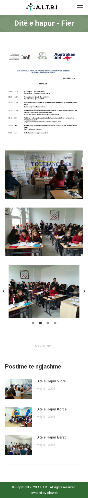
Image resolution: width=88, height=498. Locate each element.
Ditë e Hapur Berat (51, 437)
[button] (3, 291)
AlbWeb (52, 493)
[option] (44, 291)
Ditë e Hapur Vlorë (51, 381)
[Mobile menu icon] (80, 7)
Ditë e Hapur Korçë (52, 409)
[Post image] (18, 389)
